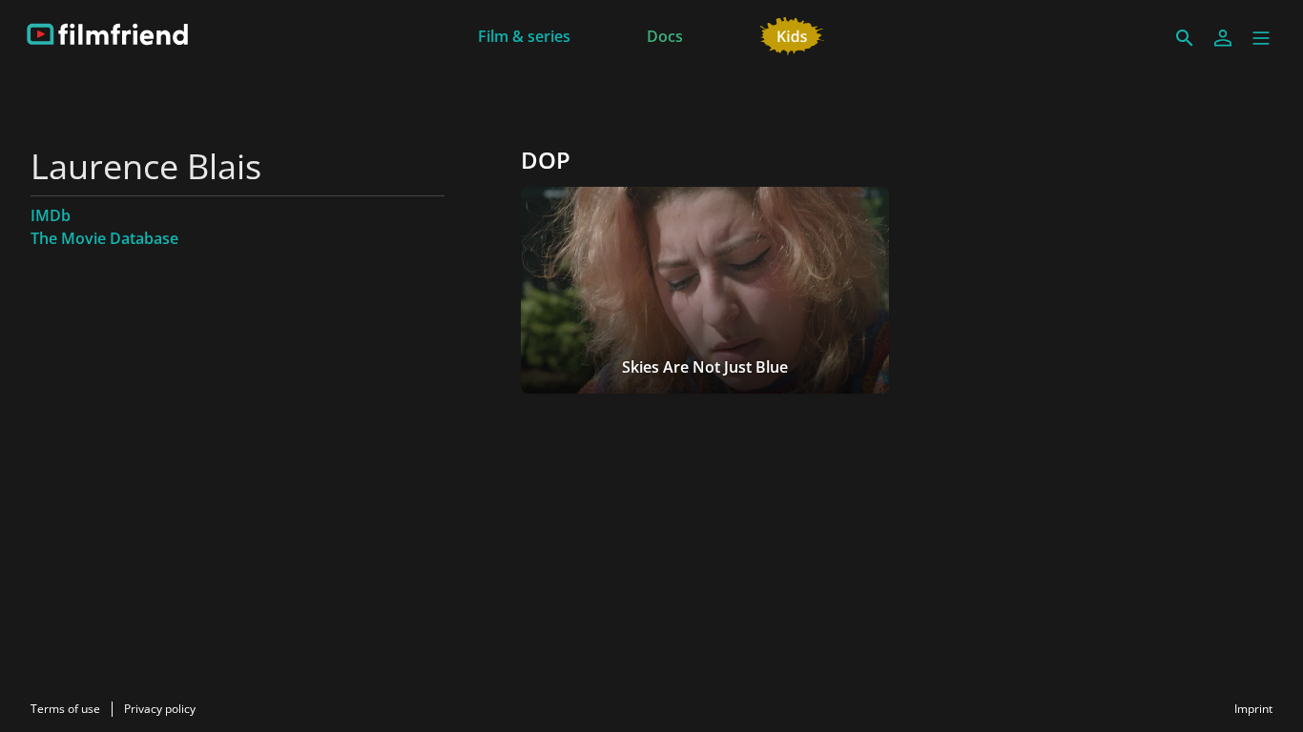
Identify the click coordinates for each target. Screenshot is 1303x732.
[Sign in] (1223, 38)
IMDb (51, 215)
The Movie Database (104, 238)
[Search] (1185, 38)
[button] (1261, 38)
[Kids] (792, 34)
